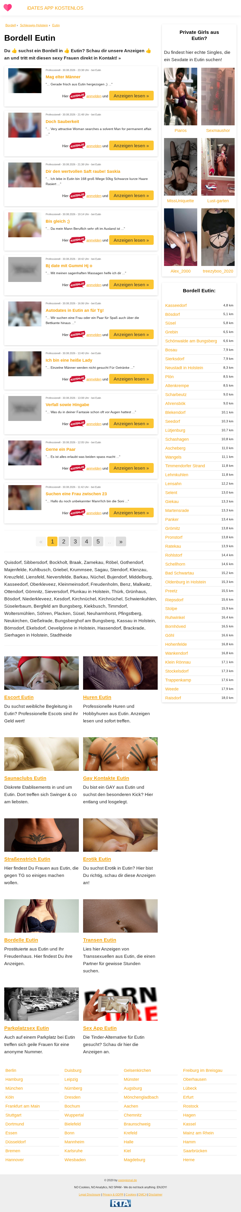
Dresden (72, 1097)
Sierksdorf (174, 358)
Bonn (69, 1133)
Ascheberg (175, 448)
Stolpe (171, 608)
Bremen (12, 1151)
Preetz (171, 591)
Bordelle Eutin (21, 940)
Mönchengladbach (141, 1097)
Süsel (170, 323)
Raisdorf (173, 698)
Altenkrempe (177, 385)
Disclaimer (155, 1194)
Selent (171, 492)
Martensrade (177, 510)
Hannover (14, 1159)
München (14, 1088)
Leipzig (71, 1079)
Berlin (10, 1070)
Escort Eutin (19, 697)
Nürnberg (73, 1088)
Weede (172, 689)
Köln (9, 1097)
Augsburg (133, 1088)
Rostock (190, 1106)
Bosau (171, 350)
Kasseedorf (176, 305)
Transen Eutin (99, 940)
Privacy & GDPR (113, 1194)
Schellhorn (175, 564)
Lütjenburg (175, 430)
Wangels (173, 457)
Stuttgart (13, 1115)
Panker (172, 519)
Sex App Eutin (100, 1028)
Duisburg (72, 1070)
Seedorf (172, 421)
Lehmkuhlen (176, 474)
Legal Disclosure (89, 1194)
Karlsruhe (73, 1151)
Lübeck (190, 1088)
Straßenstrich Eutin (27, 859)
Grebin (171, 332)
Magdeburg (134, 1159)
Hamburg (14, 1079)
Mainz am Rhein (198, 1133)
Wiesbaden (75, 1159)
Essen (11, 1133)
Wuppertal (74, 1115)
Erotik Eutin (97, 859)
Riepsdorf (174, 600)
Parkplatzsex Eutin (26, 1028)
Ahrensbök (175, 403)
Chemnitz (133, 1115)
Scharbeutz (176, 394)
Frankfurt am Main (22, 1106)
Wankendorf (176, 653)
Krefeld (130, 1133)
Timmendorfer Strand (185, 465)
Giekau (172, 501)
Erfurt (188, 1097)
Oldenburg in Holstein (185, 582)
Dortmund (14, 1124)
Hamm (189, 1142)
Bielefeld (72, 1124)
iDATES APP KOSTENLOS (55, 8)
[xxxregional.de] (8, 10)
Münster (131, 1079)
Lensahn (173, 483)
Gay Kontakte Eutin (106, 778)
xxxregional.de (127, 1180)
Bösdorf (172, 314)
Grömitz (172, 528)
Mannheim (74, 1142)
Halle (128, 1142)
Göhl (169, 635)
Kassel (189, 1124)
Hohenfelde (176, 644)
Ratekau (173, 546)
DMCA (142, 1194)
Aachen (131, 1106)
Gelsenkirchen (137, 1070)
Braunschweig (137, 1124)
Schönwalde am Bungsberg (191, 341)
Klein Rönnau (178, 662)
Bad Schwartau (179, 573)
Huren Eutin (97, 697)
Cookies (131, 1194)
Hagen (189, 1115)
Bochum (72, 1106)
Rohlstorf (173, 555)
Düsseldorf (15, 1142)
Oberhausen (194, 1079)
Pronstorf (173, 537)
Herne (189, 1159)
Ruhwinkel (175, 617)
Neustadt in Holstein (184, 367)
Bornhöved (175, 626)
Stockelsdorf (177, 671)
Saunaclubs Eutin (25, 778)
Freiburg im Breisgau (202, 1070)
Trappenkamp (178, 680)
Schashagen (177, 439)
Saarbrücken (195, 1151)
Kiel (127, 1151)
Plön (169, 376)
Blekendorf (175, 412)
